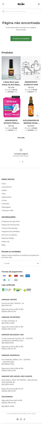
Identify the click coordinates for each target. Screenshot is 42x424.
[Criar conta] (38, 263)
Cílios (4, 194)
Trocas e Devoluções (9, 228)
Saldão (4, 190)
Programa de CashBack (11, 231)
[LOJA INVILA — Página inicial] (21, 4)
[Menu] (3, 4)
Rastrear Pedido (8, 238)
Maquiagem (6, 207)
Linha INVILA (7, 187)
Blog (3, 245)
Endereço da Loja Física (11, 221)
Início (4, 184)
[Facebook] (17, 419)
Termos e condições (9, 235)
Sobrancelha (6, 197)
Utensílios (5, 204)
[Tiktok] (24, 419)
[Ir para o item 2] (22, 162)
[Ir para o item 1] (19, 162)
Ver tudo (21, 138)
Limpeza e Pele (7, 210)
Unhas (4, 200)
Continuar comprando (21, 38)
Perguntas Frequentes (10, 225)
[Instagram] (21, 419)
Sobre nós (5, 241)
